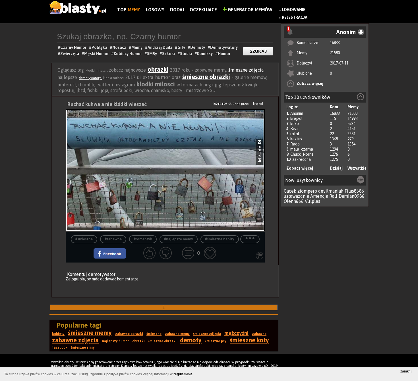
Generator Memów (249, 9)
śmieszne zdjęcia (246, 69)
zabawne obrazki (129, 334)
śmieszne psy (215, 341)
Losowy (155, 9)
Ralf (333, 196)
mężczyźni (236, 333)
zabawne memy (177, 334)
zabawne (259, 334)
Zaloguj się (75, 279)
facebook (59, 347)
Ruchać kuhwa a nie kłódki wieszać (107, 104)
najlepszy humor (115, 341)
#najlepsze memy (178, 239)
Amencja (319, 196)
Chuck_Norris (301, 154)
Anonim (296, 113)
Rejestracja (294, 17)
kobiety (58, 334)
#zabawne (113, 239)
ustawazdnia (296, 196)
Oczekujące (203, 9)
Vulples (312, 201)
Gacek (290, 190)
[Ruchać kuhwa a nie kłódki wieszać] (165, 170)
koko (294, 123)
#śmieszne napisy (219, 239)
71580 (335, 53)
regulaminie (183, 374)
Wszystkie (357, 168)
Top (128, 9)
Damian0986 (352, 196)
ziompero (307, 190)
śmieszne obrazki (206, 76)
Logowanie (293, 9)
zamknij (406, 371)
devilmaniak (330, 190)
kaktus (296, 139)
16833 (335, 42)
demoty (191, 340)
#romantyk (143, 239)
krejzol (296, 118)
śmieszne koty (249, 340)
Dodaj (177, 9)
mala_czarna (301, 149)
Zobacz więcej (310, 83)
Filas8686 (354, 190)
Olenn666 (294, 201)
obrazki (158, 69)
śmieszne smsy (83, 347)
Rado (295, 144)
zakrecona (301, 159)
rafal (294, 134)
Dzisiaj (336, 168)
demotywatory (90, 78)
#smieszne (84, 239)
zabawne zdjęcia (75, 340)
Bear (294, 128)
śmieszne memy (90, 332)
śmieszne (154, 334)
